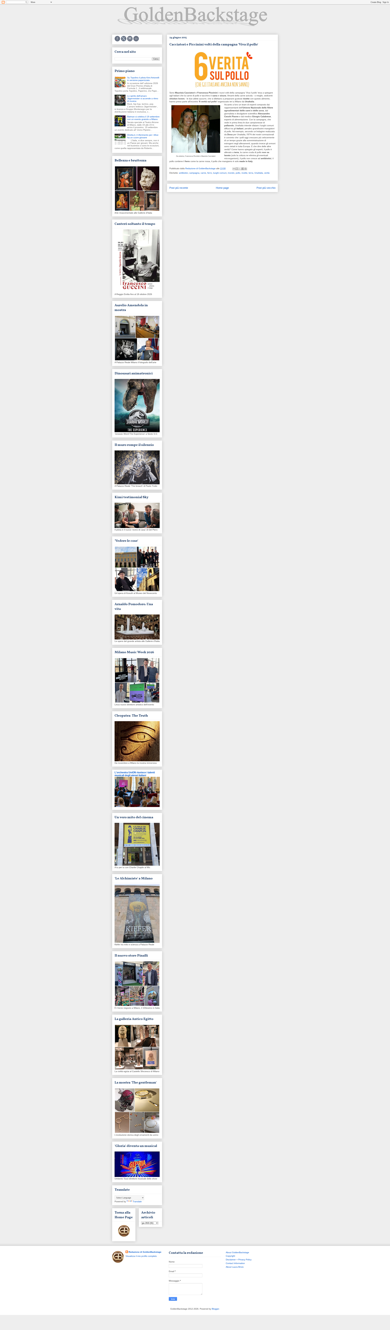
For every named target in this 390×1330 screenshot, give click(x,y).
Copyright (230, 1256)
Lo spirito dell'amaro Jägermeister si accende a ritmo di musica (142, 98)
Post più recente (178, 187)
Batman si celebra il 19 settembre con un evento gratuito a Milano (143, 117)
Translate (137, 1201)
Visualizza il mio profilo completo (141, 1256)
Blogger (215, 1309)
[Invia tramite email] (234, 168)
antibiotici (183, 173)
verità (266, 173)
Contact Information (235, 1263)
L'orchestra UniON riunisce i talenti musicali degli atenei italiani (135, 774)
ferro (209, 173)
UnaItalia (258, 173)
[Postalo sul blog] (236, 168)
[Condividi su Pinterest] (245, 168)
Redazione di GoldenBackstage (145, 1252)
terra (251, 173)
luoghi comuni (220, 173)
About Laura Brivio (235, 1267)
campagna (194, 173)
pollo (238, 173)
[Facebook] (118, 40)
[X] (124, 40)
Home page (222, 187)
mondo (231, 173)
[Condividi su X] (239, 168)
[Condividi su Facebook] (242, 168)
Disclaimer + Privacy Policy (239, 1259)
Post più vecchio (266, 187)
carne (203, 173)
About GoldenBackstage (237, 1252)
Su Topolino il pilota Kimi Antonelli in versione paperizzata (143, 78)
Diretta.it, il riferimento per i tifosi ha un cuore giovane (142, 136)
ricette (244, 173)
